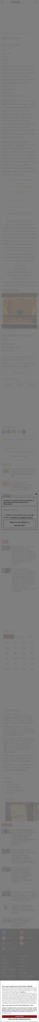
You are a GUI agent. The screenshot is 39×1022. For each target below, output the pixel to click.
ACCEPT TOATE (19, 1016)
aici (2, 999)
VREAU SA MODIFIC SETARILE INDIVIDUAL (19, 1019)
